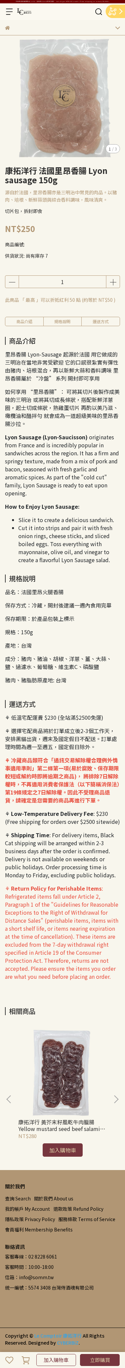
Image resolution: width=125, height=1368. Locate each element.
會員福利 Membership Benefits (39, 1229)
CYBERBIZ (68, 1342)
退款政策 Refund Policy (78, 1208)
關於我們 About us (53, 1198)
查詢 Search (18, 1198)
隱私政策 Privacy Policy (30, 1219)
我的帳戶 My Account (27, 1208)
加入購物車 (56, 1359)
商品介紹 (24, 321)
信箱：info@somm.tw (29, 1277)
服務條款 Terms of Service (86, 1219)
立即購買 (100, 1359)
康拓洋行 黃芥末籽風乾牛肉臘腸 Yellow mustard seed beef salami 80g (59, 1125)
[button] (116, 1099)
